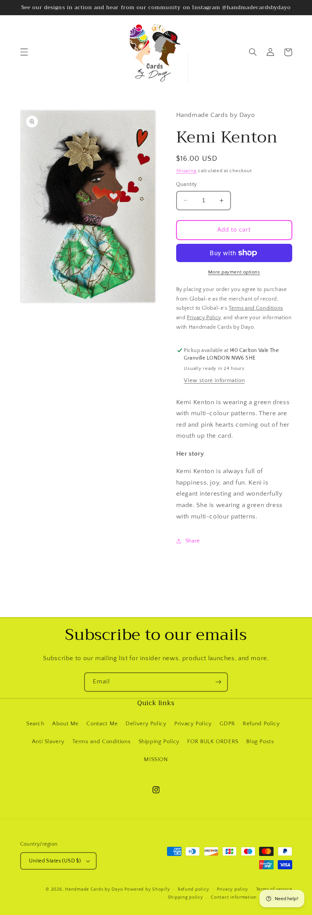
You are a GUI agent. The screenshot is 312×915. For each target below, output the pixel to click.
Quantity (186, 184)
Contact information (234, 897)
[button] (24, 52)
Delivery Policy (146, 724)
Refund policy (193, 889)
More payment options (234, 272)
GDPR (227, 724)
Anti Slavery (48, 742)
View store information (214, 381)
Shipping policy (185, 897)
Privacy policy (232, 889)
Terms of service (274, 889)
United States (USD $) (55, 861)
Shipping (186, 170)
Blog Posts (260, 742)
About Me (65, 724)
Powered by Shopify (147, 889)
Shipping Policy (159, 742)
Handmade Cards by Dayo (94, 889)
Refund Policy (261, 724)
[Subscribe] (218, 682)
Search (35, 724)
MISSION (156, 760)
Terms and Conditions (101, 742)
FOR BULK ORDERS (212, 742)
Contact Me (102, 724)
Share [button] (192, 541)
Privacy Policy (193, 724)
